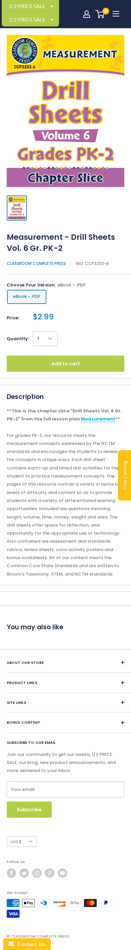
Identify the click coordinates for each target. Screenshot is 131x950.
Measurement (98, 419)
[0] (100, 14)
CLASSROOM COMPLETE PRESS (36, 263)
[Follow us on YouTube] (62, 873)
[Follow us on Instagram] (37, 873)
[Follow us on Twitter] (24, 873)
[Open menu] (116, 13)
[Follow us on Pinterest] (49, 873)
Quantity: (18, 338)
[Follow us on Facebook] (11, 873)
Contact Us (29, 944)
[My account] (86, 14)
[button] (30, 19)
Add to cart (65, 363)
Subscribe (29, 809)
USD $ (15, 841)
